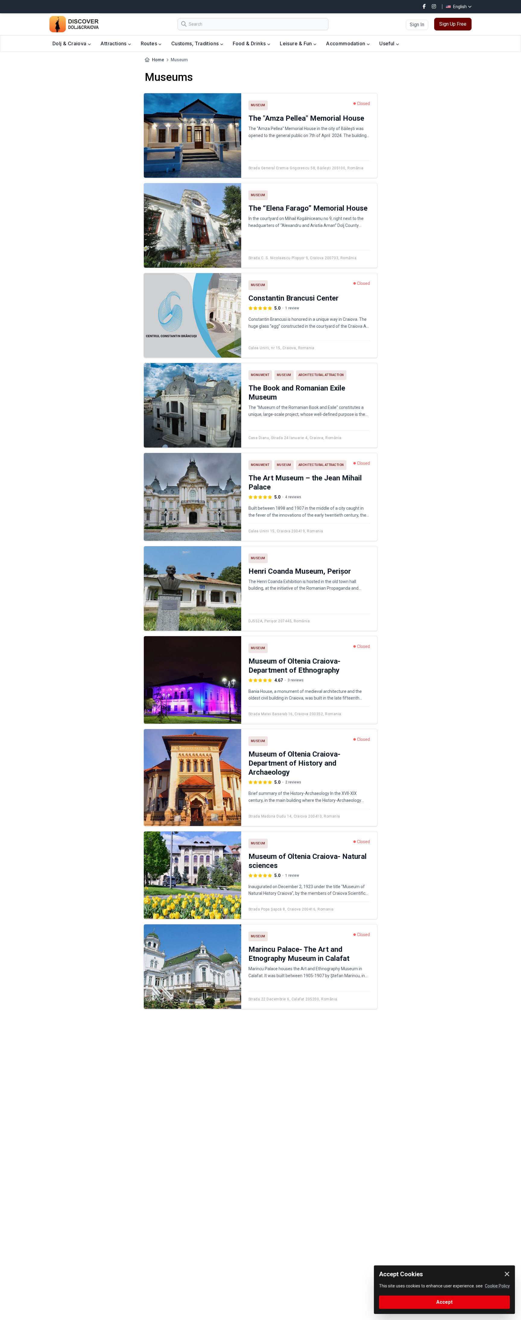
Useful (387, 43)
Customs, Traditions (195, 43)
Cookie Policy (497, 1285)
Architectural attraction (321, 375)
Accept (444, 1302)
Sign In (417, 24)
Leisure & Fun (296, 43)
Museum (258, 105)
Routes (150, 43)
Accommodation (346, 43)
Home (158, 59)
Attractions (114, 43)
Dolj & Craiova (70, 43)
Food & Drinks (250, 43)
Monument (260, 375)
